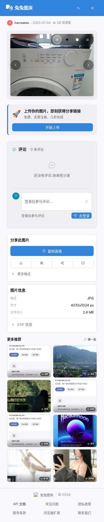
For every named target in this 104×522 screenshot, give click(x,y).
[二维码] (41, 263)
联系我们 (84, 513)
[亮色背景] (77, 39)
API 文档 (19, 504)
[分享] (62, 263)
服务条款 (19, 513)
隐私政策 (84, 504)
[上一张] (15, 65)
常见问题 (52, 504)
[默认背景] (57, 39)
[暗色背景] (67, 39)
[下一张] (88, 65)
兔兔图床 (24, 8)
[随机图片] (78, 8)
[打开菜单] (92, 8)
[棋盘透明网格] (87, 39)
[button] (52, 274)
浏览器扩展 (52, 513)
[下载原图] (20, 263)
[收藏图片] (83, 263)
